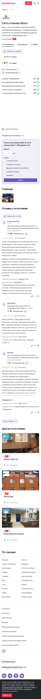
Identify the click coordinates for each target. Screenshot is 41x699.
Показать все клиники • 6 (12, 135)
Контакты (5, 613)
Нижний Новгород (28, 572)
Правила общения (9, 631)
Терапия (30, 340)
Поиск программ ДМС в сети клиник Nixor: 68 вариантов (17, 143)
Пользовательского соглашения (12, 688)
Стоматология (12, 161)
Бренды (5, 622)
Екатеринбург (27, 576)
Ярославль (6, 597)
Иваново (24, 564)
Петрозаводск (27, 588)
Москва (5, 560)
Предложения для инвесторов (14, 640)
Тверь (4, 593)
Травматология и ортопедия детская (17, 290)
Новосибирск (26, 593)
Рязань (5, 588)
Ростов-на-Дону (28, 568)
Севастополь (26, 597)
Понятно (7, 695)
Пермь (24, 584)
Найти (20, 180)
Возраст (7, 149)
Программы (22, 44)
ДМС (28, 3)
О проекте (6, 609)
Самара (5, 576)
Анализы (9, 175)
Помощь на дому (13, 164)
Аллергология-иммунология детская (16, 293)
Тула (4, 584)
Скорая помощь (12, 172)
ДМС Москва (7, 618)
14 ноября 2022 (8, 238)
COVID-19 (5, 343)
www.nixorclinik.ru (12, 129)
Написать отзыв (14, 51)
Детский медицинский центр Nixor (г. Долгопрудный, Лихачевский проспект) (23, 227)
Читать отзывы (10, 57)
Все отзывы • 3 (10, 421)
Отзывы (34, 44)
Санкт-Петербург (9, 564)
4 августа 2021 (8, 316)
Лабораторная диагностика (20, 288)
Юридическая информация (13, 636)
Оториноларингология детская (14, 285)
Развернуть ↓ (7, 400)
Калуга (24, 560)
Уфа (3, 580)
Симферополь (27, 580)
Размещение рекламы (11, 627)
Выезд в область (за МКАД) (17, 168)
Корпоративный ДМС (10, 645)
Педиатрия (17, 282)
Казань (5, 572)
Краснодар (6, 568)
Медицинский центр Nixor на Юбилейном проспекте (18, 307)
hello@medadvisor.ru (14, 667)
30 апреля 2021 (8, 367)
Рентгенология (19, 340)
